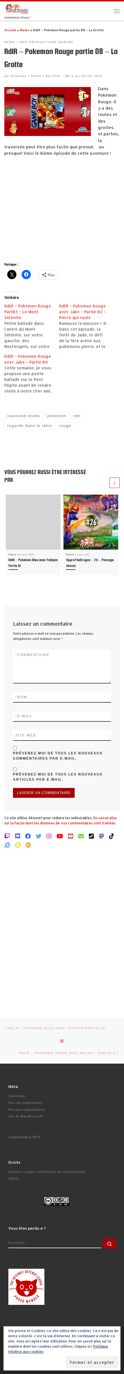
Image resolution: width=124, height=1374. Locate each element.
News (24, 30)
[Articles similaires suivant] (114, 483)
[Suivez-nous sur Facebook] (28, 836)
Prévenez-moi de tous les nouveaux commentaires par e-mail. (58, 755)
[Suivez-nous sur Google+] (28, 845)
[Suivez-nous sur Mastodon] (101, 836)
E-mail (24, 716)
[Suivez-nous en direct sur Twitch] (7, 836)
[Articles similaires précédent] (103, 483)
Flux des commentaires (26, 1110)
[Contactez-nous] (81, 836)
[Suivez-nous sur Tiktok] (111, 836)
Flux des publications (25, 1103)
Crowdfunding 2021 (24, 1137)
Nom (21, 697)
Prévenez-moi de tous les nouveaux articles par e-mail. (58, 777)
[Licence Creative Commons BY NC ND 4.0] (56, 1201)
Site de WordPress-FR (25, 1116)
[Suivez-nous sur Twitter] (39, 836)
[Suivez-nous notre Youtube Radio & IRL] (70, 836)
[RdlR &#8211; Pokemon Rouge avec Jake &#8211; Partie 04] (31, 373)
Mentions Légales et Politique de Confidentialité (47, 1172)
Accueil (10, 30)
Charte (13, 1178)
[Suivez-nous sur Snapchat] (17, 845)
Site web (25, 735)
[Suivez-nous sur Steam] (91, 836)
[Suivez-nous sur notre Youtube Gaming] (60, 836)
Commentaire (32, 655)
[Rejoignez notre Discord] (17, 836)
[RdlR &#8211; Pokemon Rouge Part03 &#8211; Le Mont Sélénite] (31, 326)
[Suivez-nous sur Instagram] (49, 836)
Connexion (16, 1096)
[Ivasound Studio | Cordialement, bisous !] (17, 8)
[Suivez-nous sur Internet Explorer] (7, 845)
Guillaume (19, 76)
